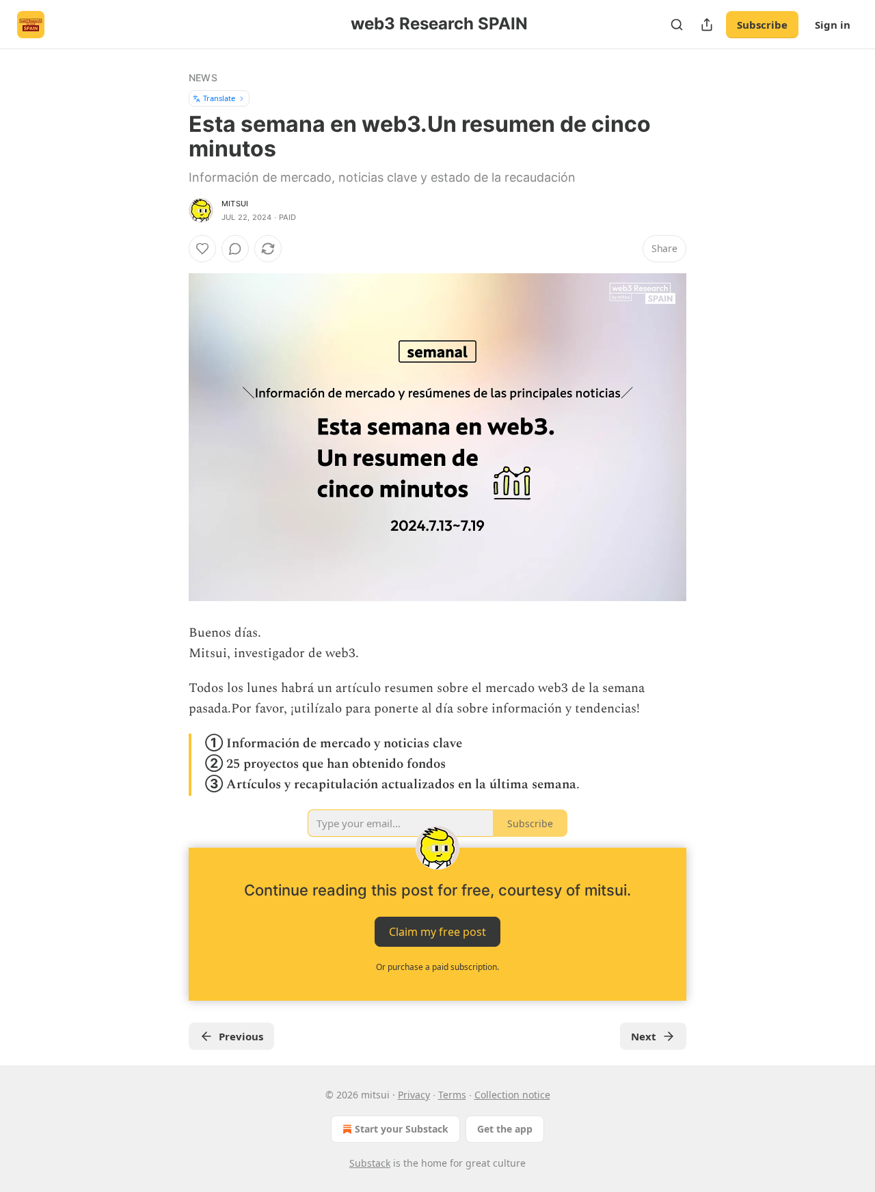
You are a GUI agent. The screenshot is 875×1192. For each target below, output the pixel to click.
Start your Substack (401, 1128)
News (203, 77)
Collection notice (512, 1094)
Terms (452, 1094)
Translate (219, 98)
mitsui (234, 203)
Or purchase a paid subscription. (437, 967)
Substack (369, 1162)
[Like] (202, 248)
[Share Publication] (707, 24)
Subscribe (762, 24)
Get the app (505, 1128)
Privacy (414, 1094)
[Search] (676, 24)
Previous (241, 1036)
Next (643, 1036)
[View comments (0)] (235, 248)
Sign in (832, 24)
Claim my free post (437, 931)
